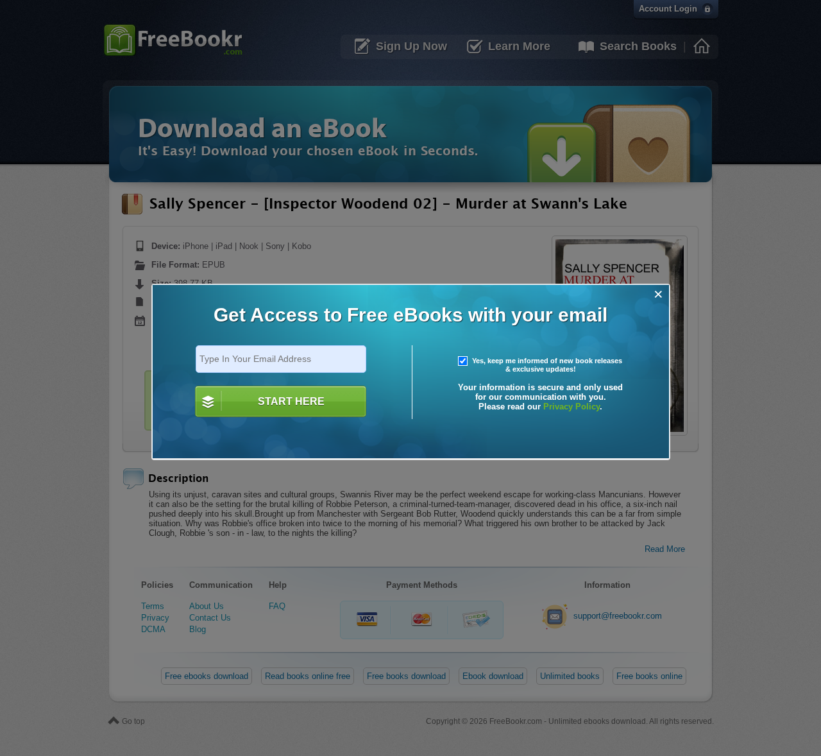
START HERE (291, 401)
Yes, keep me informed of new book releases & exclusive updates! (546, 365)
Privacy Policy (571, 406)
